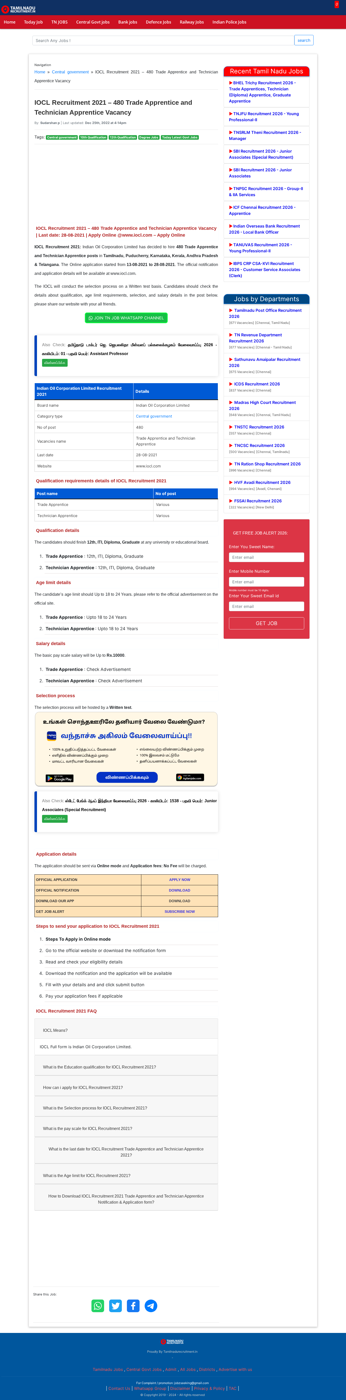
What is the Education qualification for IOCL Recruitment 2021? (99, 1067)
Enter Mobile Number (249, 571)
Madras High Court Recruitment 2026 (262, 408)
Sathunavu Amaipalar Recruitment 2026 (264, 365)
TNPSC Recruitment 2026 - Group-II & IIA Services (266, 191)
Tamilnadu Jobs (108, 1369)
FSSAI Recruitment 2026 (255, 503)
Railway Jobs (192, 22)
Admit (171, 1369)
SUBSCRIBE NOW (180, 912)
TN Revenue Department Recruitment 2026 (260, 340)
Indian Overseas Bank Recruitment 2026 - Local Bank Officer (264, 229)
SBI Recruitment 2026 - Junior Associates (260, 172)
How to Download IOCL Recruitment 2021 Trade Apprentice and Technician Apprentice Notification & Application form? (126, 1199)
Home (9, 22)
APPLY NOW (179, 880)
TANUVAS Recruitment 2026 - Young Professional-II (260, 247)
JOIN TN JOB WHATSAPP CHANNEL (128, 317)
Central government (70, 72)
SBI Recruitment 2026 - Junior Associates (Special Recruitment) (261, 154)
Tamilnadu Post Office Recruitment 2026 (265, 316)
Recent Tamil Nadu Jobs (266, 71)
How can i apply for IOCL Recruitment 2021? (83, 1087)
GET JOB (266, 623)
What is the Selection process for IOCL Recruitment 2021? (95, 1108)
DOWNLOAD (179, 890)
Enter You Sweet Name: (251, 546)
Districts (207, 1369)
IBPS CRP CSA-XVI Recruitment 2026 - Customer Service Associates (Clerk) (264, 269)
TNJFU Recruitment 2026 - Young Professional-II (264, 116)
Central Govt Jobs (144, 1369)
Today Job (33, 22)
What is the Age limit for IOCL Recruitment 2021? (86, 1175)
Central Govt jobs (93, 22)
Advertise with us (235, 1369)
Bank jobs (127, 22)
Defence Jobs (158, 22)
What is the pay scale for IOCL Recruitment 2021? (87, 1128)
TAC (233, 1388)
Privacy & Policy (209, 1388)
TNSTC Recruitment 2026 (256, 429)
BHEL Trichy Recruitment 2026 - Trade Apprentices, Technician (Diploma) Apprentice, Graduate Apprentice (262, 92)
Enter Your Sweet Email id (254, 595)
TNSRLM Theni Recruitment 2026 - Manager (265, 135)
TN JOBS (59, 22)
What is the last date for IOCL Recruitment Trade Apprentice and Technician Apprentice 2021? (126, 1152)
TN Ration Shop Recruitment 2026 (265, 466)
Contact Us (119, 1388)
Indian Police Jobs (229, 22)
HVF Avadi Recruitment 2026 (260, 485)
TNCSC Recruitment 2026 (259, 448)
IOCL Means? (55, 1030)
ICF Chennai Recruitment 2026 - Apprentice (262, 210)
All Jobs (188, 1369)
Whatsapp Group (150, 1388)
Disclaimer (180, 1388)
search (304, 40)
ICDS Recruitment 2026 (254, 386)
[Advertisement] (126, 183)
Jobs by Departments (266, 299)
